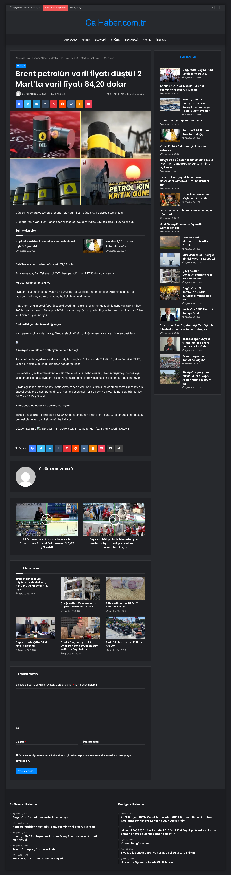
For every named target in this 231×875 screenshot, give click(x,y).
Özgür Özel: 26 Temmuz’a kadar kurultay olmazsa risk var (196, 293)
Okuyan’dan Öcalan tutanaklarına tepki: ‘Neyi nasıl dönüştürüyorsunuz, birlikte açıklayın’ (186, 163)
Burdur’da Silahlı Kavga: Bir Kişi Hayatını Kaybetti (198, 256)
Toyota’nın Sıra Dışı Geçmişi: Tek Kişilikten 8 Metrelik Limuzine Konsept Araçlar (187, 327)
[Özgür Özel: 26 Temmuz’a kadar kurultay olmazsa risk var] (170, 293)
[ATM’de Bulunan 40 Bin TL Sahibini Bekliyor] (125, 588)
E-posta (21, 741)
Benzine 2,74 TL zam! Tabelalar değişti (196, 132)
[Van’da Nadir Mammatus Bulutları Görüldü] (170, 242)
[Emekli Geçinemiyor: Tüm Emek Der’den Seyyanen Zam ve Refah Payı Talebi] (80, 628)
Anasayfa (70, 39)
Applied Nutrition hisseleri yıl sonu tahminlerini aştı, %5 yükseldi (182, 88)
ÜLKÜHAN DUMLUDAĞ (34, 94)
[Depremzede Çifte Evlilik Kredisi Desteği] (35, 628)
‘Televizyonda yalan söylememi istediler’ (195, 196)
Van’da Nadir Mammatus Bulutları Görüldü (196, 241)
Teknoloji (131, 39)
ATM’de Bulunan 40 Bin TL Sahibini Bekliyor (122, 604)
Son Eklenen (188, 56)
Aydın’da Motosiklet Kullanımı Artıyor (125, 644)
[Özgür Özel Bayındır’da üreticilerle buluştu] (170, 75)
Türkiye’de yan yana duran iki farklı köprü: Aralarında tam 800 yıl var (197, 377)
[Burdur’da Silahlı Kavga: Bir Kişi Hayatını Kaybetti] (170, 260)
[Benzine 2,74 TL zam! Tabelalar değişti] (93, 246)
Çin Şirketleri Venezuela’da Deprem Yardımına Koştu (78, 604)
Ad (18, 728)
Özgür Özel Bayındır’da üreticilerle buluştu (197, 72)
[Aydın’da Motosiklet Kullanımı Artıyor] (125, 628)
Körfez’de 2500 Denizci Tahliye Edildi (197, 311)
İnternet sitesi (91, 741)
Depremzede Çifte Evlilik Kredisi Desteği (31, 644)
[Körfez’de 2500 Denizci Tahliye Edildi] (170, 314)
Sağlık (115, 39)
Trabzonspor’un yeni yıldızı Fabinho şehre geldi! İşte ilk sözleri (196, 342)
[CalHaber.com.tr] (115, 22)
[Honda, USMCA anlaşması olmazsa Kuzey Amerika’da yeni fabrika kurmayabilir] (170, 104)
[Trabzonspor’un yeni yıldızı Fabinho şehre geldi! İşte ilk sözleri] (170, 344)
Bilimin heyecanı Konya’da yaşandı (194, 358)
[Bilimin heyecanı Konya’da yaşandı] (170, 361)
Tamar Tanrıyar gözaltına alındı (181, 120)
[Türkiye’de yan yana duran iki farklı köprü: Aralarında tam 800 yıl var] (170, 377)
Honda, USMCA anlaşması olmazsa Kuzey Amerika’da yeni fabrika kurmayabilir (113, 7)
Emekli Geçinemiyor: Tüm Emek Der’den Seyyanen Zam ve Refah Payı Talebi (79, 645)
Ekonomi (100, 39)
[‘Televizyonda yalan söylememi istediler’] (170, 199)
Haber (86, 39)
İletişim (161, 39)
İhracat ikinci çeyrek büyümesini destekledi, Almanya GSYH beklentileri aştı (33, 584)
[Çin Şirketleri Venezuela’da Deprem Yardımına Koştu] (80, 588)
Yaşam (147, 39)
